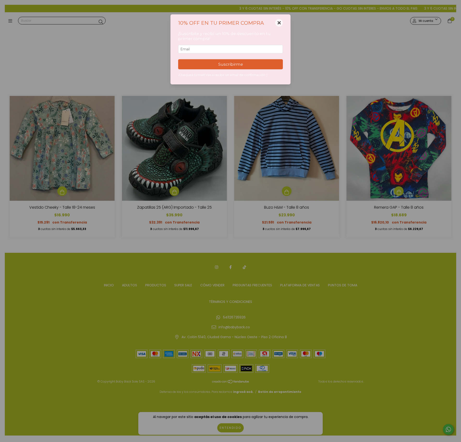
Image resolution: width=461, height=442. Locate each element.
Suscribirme (230, 64)
